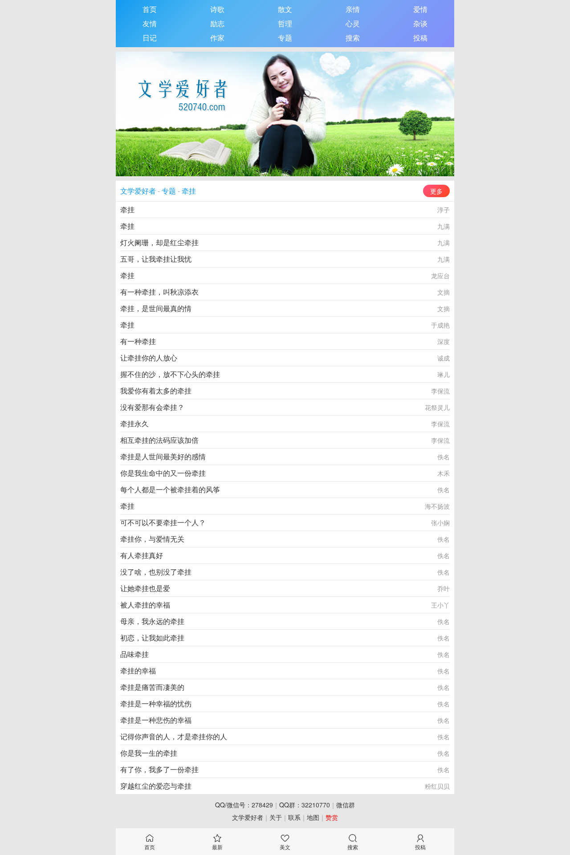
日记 (149, 37)
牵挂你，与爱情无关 (152, 539)
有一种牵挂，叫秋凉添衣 (159, 292)
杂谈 (420, 23)
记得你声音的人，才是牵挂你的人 (173, 736)
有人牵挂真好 (141, 555)
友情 (149, 23)
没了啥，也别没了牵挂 (155, 572)
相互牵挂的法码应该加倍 (159, 440)
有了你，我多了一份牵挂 (159, 769)
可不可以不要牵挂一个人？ (163, 522)
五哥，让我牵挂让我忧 (155, 259)
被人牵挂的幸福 (145, 605)
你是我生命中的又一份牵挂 (163, 473)
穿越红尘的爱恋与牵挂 (155, 786)
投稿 (420, 37)
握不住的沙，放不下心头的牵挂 (170, 374)
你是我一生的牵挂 (148, 753)
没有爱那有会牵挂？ (152, 407)
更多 (436, 190)
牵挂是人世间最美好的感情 (163, 456)
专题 (285, 37)
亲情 (353, 9)
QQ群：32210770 (304, 804)
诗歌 (217, 9)
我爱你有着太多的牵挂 (155, 390)
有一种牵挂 (138, 341)
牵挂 (189, 191)
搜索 (353, 37)
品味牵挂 (134, 654)
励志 (217, 23)
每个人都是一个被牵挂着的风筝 (170, 489)
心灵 (353, 23)
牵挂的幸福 (138, 670)
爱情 (420, 9)
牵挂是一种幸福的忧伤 (155, 703)
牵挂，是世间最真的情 (155, 308)
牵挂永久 (134, 423)
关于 (275, 817)
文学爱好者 (138, 191)
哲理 (285, 23)
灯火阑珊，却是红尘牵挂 (159, 242)
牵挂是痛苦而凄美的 (152, 687)
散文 (285, 9)
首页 (149, 9)
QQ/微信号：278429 (244, 804)
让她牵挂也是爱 (145, 588)
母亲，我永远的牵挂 (152, 621)
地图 (313, 817)
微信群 (345, 804)
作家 (217, 37)
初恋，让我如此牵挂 (152, 637)
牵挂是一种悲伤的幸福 (155, 720)
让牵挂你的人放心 (148, 358)
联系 (294, 817)
